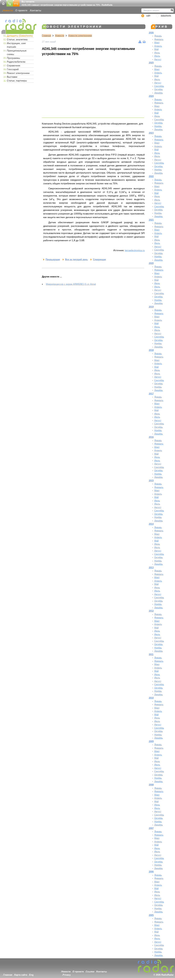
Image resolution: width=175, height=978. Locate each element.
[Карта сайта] (9, 3)
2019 (151, 306)
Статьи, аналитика (17, 39)
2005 (151, 915)
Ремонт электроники (18, 73)
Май (156, 49)
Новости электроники (80, 35)
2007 (151, 828)
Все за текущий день (76, 259)
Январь (158, 36)
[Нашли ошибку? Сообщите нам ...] (139, 41)
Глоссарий (13, 69)
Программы (13, 58)
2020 (151, 263)
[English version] (16, 3)
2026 (151, 32)
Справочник (13, 65)
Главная (46, 35)
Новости (8, 10)
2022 (151, 176)
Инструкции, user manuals (16, 45)
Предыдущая (53, 259)
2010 (151, 698)
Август (157, 59)
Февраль (158, 39)
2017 (151, 393)
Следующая (99, 259)
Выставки (12, 76)
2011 (151, 654)
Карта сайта (20, 975)
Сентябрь (159, 86)
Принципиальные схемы (16, 52)
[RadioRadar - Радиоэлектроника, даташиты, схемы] (17, 24)
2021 (151, 220)
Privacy (67, 975)
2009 (151, 741)
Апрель (158, 46)
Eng (31, 975)
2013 (151, 567)
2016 (151, 437)
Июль (157, 56)
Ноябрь (158, 126)
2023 (151, 133)
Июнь (157, 52)
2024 (151, 96)
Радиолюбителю (16, 61)
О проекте (21, 10)
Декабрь (158, 93)
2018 (151, 350)
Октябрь (158, 89)
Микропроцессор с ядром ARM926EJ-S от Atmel (71, 284)
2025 (151, 62)
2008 (151, 784)
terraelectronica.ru (135, 250)
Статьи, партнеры (17, 80)
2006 (151, 871)
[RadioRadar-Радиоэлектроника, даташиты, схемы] (3, 3)
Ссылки (90, 971)
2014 (151, 524)
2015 (151, 480)
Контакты (35, 10)
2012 (151, 611)
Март (157, 42)
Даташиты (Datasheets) (20, 35)
